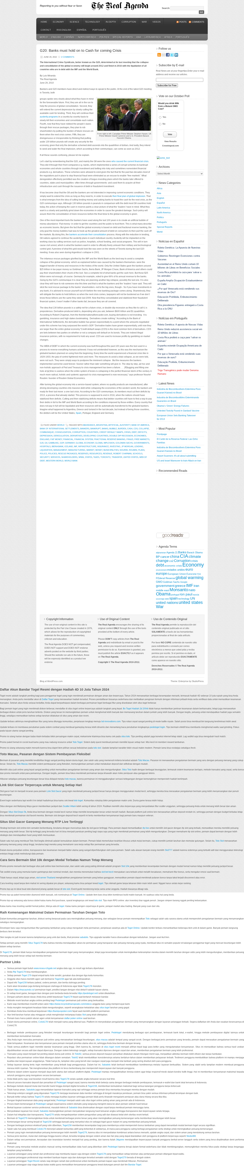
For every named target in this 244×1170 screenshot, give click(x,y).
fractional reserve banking (109, 439)
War (144, 22)
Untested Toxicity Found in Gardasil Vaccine (178, 410)
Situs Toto (126, 769)
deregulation (61, 436)
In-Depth (111, 22)
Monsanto (179, 589)
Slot (84, 1014)
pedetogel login (157, 727)
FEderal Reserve (165, 578)
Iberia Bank (57, 446)
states (88, 457)
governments (141, 443)
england (44, 439)
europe (161, 573)
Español (82, 30)
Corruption (129, 22)
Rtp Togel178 (19, 972)
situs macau (102, 1039)
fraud (129, 439)
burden (122, 428)
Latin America (153, 37)
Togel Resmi (33, 1161)
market (90, 450)
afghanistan (161, 553)
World (44, 37)
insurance (103, 446)
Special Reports (123, 37)
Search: (166, 8)
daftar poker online (73, 1018)
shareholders (69, 457)
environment (161, 570)
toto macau (70, 779)
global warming (189, 577)
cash (130, 428)
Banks (105, 428)
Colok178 (43, 1022)
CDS (136, 428)
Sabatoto (106, 1064)
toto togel (78, 800)
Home (44, 22)
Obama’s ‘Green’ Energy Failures (173, 406)
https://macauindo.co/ (24, 989)
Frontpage (162, 434)
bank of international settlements (59, 428)
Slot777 (168, 850)
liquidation (46, 450)
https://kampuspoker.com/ (60, 1011)
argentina (101, 425)
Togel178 (7, 952)
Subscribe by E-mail (171, 65)
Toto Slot (219, 841)
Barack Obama (195, 552)
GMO (159, 581)
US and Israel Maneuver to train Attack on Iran (179, 460)
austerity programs (49, 116)
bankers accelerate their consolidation (87, 234)
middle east (162, 590)
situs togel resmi (112, 1047)
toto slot (97, 748)
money (98, 450)
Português (99, 30)
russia (196, 594)
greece (180, 586)
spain (81, 457)
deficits (142, 432)
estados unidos (176, 569)
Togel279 (49, 1114)
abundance (89, 425)
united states (130, 457)
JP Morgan (127, 446)
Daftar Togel (48, 699)
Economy (58, 22)
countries (92, 432)
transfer (117, 457)
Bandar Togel (134, 1164)
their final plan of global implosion (129, 196)
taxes (96, 457)
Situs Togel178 (35, 943)
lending (138, 446)
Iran (196, 586)
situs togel (105, 1007)
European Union (177, 573)
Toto (148, 918)
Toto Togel (78, 742)
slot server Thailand (45, 877)
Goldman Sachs (124, 443)
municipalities (111, 450)
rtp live (146, 828)
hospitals (45, 446)
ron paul (186, 594)
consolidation (63, 432)
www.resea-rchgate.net (45, 968)
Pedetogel (60, 1000)
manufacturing (76, 450)
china (174, 556)
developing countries (95, 436)
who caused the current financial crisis (129, 161)
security (44, 457)
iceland (68, 446)
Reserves (83, 453)
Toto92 (78, 1054)
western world (54, 461)
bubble (113, 428)
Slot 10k (125, 866)
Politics (104, 37)
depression (46, 436)
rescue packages (67, 453)
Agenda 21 (172, 552)
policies (52, 453)
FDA (199, 574)
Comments (198, 22)
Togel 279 (26, 975)
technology (184, 598)
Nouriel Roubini (128, 450)
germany (70, 443)
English (56, 37)
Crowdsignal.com (170, 146)
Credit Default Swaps (111, 432)
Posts (182, 22)
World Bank (71, 461)
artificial (113, 425)
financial (68, 439)
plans (141, 450)
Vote (170, 134)
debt (134, 432)
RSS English (64, 30)
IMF (75, 446)
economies (140, 436)
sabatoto (84, 937)
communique (47, 432)
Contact (46, 30)
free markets (141, 439)
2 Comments (67, 57)
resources (95, 453)
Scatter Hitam (69, 806)
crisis (127, 432)
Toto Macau (143, 760)
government (165, 586)
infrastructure (87, 446)
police (43, 453)
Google (183, 582)
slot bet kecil (107, 872)
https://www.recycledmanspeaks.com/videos (70, 1004)
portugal (175, 594)
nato (192, 590)
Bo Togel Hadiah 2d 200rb (135, 708)
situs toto (125, 736)
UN (192, 598)
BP (158, 556)
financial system (83, 439)
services (55, 457)
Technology (92, 22)
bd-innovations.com (111, 721)
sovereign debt (162, 599)
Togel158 (59, 979)
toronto (105, 457)
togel (100, 883)
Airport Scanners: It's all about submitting (176, 456)
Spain (78, 413)
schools (137, 453)
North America (87, 37)
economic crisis (173, 565)
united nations (167, 603)
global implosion (104, 443)
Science (74, 22)
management (60, 450)
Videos (157, 22)
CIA (184, 556)
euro (189, 569)
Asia (138, 37)
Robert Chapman (122, 453)
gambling (53, 443)
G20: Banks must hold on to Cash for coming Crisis (80, 50)
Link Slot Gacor (54, 791)
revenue (107, 453)
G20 (42, 443)
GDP (62, 443)
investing (115, 446)
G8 (46, 443)
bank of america (140, 425)
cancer (165, 556)
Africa (168, 37)
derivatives (76, 436)
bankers (84, 428)
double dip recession (121, 436)
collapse (144, 428)
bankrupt (95, 428)
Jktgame (120, 1139)
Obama (163, 594)
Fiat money (56, 439)
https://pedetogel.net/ (88, 993)
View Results (170, 141)
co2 (171, 561)
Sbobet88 (191, 1136)
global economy (85, 443)
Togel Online (78, 895)
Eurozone (191, 574)
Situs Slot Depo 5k (17, 812)
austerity (125, 425)
